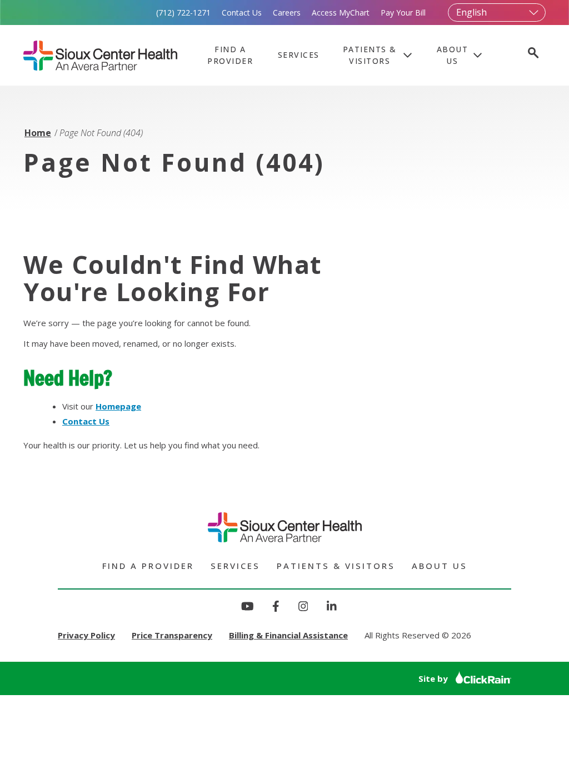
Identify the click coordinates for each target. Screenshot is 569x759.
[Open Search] (532, 54)
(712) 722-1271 (183, 12)
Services (299, 54)
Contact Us (242, 12)
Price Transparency (172, 635)
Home (37, 133)
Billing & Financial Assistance (288, 635)
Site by (434, 678)
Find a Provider (230, 55)
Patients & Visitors (370, 55)
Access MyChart (341, 12)
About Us (452, 55)
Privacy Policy (86, 635)
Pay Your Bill (403, 12)
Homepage (118, 406)
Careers (287, 12)
